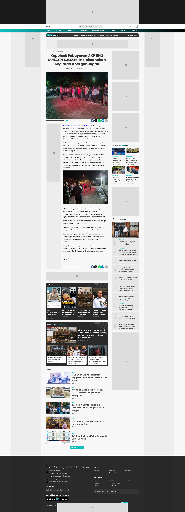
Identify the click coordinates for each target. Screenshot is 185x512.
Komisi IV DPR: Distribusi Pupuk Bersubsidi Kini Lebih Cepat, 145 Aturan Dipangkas (132, 162)
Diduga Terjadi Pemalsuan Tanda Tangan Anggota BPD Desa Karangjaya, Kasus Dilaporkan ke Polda (128, 270)
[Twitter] (95, 120)
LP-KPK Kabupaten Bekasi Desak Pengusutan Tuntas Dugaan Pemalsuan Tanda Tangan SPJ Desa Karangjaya (128, 254)
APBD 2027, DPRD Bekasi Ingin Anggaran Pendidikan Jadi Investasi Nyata (76, 35)
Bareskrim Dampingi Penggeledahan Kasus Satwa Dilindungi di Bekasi (117, 182)
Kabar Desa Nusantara (54, 51)
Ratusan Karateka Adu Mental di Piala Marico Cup (87, 422)
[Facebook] (92, 120)
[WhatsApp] (99, 120)
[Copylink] (106, 120)
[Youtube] (64, 490)
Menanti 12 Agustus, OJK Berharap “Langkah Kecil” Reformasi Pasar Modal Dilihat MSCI (118, 164)
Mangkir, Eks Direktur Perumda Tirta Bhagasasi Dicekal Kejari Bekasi (97, 360)
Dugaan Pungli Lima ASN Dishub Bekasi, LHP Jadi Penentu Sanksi (69, 313)
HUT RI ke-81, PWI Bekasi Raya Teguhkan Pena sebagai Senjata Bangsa (87, 408)
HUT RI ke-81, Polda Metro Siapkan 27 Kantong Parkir (89, 437)
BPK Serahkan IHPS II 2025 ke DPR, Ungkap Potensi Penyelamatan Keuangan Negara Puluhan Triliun (132, 182)
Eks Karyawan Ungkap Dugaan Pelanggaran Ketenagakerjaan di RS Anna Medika (126, 299)
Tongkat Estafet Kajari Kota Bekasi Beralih (55, 358)
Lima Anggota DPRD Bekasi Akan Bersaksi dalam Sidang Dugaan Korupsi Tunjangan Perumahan (85, 315)
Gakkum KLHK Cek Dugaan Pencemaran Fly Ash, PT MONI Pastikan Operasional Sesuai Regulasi (128, 280)
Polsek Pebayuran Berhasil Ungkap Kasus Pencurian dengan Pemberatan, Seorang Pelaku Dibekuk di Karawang (128, 290)
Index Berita (77, 447)
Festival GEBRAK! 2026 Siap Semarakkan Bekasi (128, 261)
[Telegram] (102, 120)
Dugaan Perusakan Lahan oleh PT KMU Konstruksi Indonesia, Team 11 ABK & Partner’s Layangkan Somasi (127, 318)
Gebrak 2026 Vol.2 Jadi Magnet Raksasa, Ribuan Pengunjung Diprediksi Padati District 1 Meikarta (127, 327)
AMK (118, 491)
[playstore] (62, 500)
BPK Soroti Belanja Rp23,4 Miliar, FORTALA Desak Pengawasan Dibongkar (130, 35)
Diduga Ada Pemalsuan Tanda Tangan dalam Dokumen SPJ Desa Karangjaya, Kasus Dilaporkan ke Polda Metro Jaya (128, 245)
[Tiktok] (68, 490)
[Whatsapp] (54, 490)
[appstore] (51, 500)
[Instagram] (61, 490)
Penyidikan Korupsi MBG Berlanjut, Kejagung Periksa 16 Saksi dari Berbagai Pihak (99, 314)
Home (67, 51)
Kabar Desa (69, 68)
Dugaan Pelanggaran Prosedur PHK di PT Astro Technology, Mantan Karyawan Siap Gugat (127, 308)
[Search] (80, 26)
